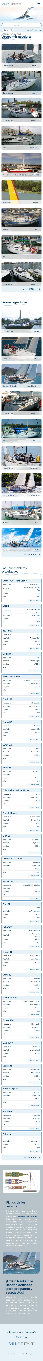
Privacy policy (30, 1354)
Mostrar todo (29, 288)
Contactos (21, 1337)
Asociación (30, 1332)
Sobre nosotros (14, 1332)
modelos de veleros (27, 1216)
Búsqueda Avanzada (32, 30)
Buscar (6, 30)
